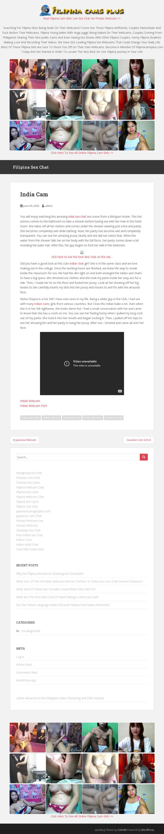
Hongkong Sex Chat (29, 473)
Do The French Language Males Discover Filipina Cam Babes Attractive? (63, 605)
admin (49, 206)
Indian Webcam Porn (33, 406)
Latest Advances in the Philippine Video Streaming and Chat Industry (60, 698)
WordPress (147, 830)
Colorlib (122, 830)
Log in (20, 657)
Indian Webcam (30, 401)
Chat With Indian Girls (30, 549)
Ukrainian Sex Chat (28, 530)
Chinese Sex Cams (28, 482)
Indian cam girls (30, 417)
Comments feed (26, 672)
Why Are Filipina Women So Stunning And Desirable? (50, 573)
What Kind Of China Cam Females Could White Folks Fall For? (56, 589)
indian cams (42, 304)
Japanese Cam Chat (29, 516)
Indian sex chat (113, 417)
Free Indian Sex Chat (29, 535)
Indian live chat (71, 417)
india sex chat (77, 216)
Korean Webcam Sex (29, 521)
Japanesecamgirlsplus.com (33, 511)
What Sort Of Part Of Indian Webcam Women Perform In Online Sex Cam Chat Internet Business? (79, 581)
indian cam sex (51, 417)
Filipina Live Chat (27, 506)
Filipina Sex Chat (31, 167)
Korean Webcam (27, 525)
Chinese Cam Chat (28, 478)
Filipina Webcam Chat (30, 487)
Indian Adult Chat (27, 544)
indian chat (77, 263)
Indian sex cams (93, 417)
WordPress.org (25, 680)
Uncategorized (30, 631)
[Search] (144, 457)
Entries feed (24, 665)
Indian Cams (24, 540)
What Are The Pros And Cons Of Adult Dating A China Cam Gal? (57, 597)
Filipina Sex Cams (27, 492)
